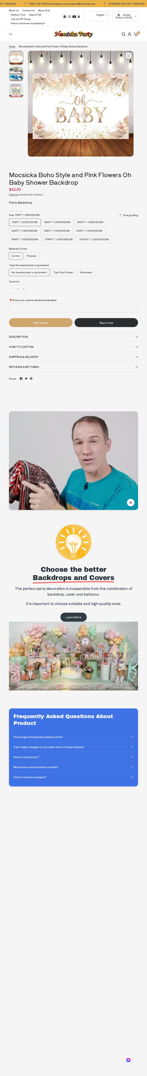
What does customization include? (35, 767)
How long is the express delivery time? (38, 737)
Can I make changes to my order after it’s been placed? (48, 747)
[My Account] (129, 34)
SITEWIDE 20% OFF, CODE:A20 (110, 3)
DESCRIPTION (18, 337)
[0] (135, 34)
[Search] (123, 34)
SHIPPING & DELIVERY (24, 357)
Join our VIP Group (21, 18)
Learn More (73, 617)
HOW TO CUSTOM (21, 347)
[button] (128, 1060)
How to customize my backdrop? (28, 23)
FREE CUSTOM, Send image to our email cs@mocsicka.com (46, 3)
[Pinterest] (79, 16)
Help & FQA (35, 14)
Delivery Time (18, 14)
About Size (44, 10)
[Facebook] (65, 16)
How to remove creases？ (30, 777)
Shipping (13, 194)
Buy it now (106, 323)
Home (12, 46)
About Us (14, 10)
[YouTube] (74, 16)
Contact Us (28, 10)
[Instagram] (69, 16)
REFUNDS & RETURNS (24, 367)
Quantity (14, 281)
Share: (13, 378)
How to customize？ (26, 757)
